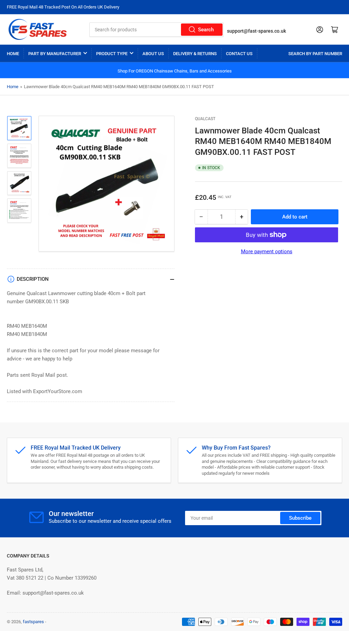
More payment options (266, 251)
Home (13, 53)
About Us (153, 53)
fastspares (33, 621)
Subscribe (300, 518)
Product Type (111, 53)
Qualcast (205, 118)
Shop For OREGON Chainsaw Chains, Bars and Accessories (175, 71)
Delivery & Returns (195, 53)
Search (206, 30)
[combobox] (156, 29)
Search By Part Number (315, 53)
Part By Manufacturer (54, 53)
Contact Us (239, 53)
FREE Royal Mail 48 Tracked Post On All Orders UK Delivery (63, 7)
